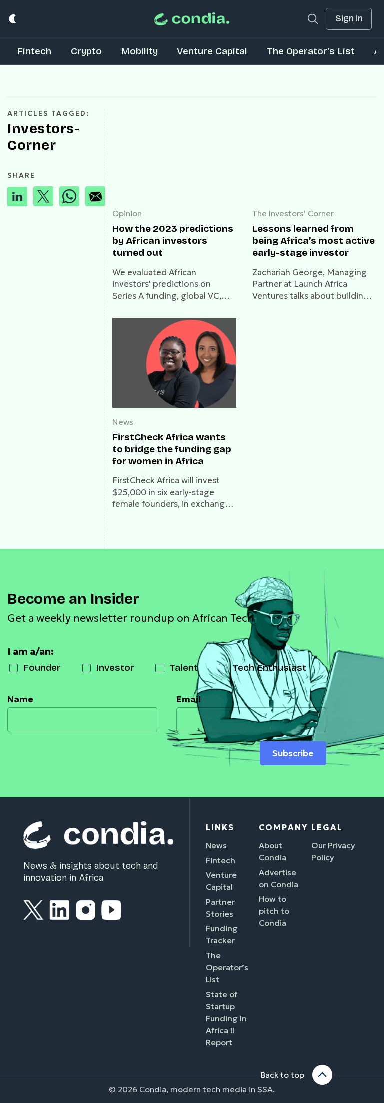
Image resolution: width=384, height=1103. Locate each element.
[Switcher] (13, 19)
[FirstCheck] (174, 363)
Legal (327, 827)
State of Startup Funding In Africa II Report (226, 1018)
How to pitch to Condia (274, 911)
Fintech (34, 51)
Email (188, 699)
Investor (115, 667)
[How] (174, 154)
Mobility (139, 51)
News (123, 422)
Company (283, 827)
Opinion (127, 213)
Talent (184, 667)
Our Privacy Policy (334, 851)
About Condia (272, 851)
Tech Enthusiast (269, 667)
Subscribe (293, 753)
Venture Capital (212, 51)
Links (220, 827)
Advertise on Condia (278, 878)
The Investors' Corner (293, 213)
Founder (42, 667)
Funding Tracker (222, 934)
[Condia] (192, 19)
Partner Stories (220, 908)
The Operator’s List (311, 51)
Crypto (86, 51)
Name (21, 699)
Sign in (349, 18)
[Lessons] (314, 154)
